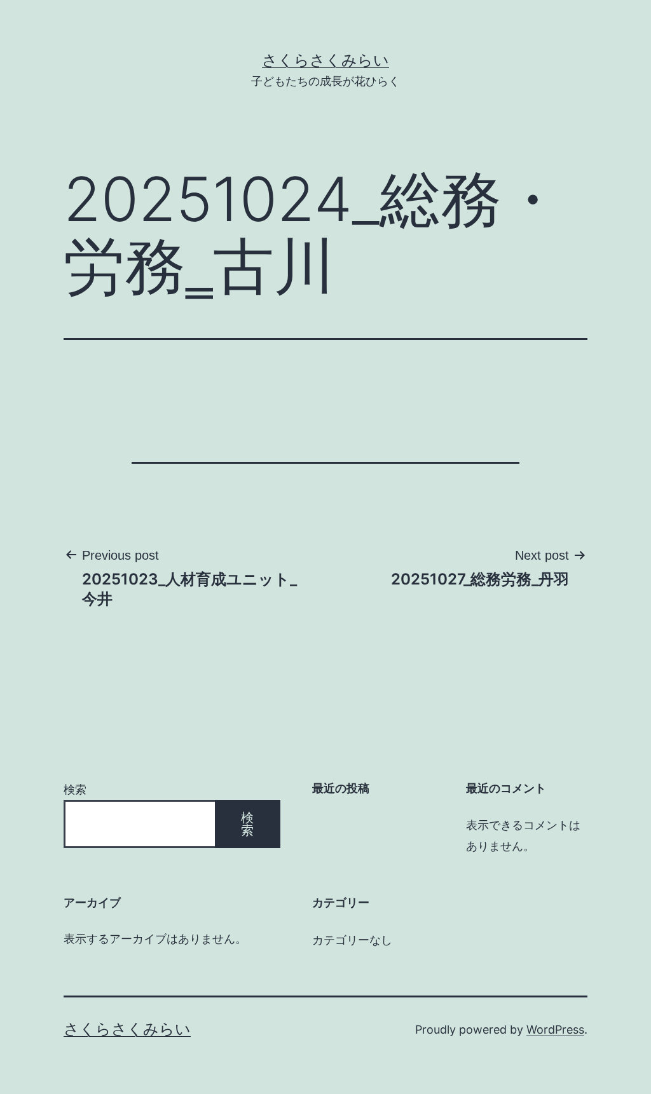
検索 (75, 789)
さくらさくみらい (325, 60)
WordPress (555, 1029)
